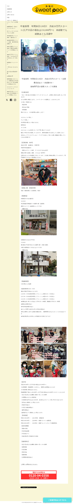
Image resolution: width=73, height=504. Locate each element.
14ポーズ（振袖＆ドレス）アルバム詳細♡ (12, 22)
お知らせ (9, 11)
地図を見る (25, 208)
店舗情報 (9, 9)
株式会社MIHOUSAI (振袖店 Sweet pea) (33, 502)
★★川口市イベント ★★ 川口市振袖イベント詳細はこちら (12, 93)
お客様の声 (10, 76)
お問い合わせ (10, 14)
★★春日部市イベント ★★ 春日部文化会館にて (12, 42)
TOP (8, 6)
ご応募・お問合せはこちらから (29, 464)
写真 (8, 17)
